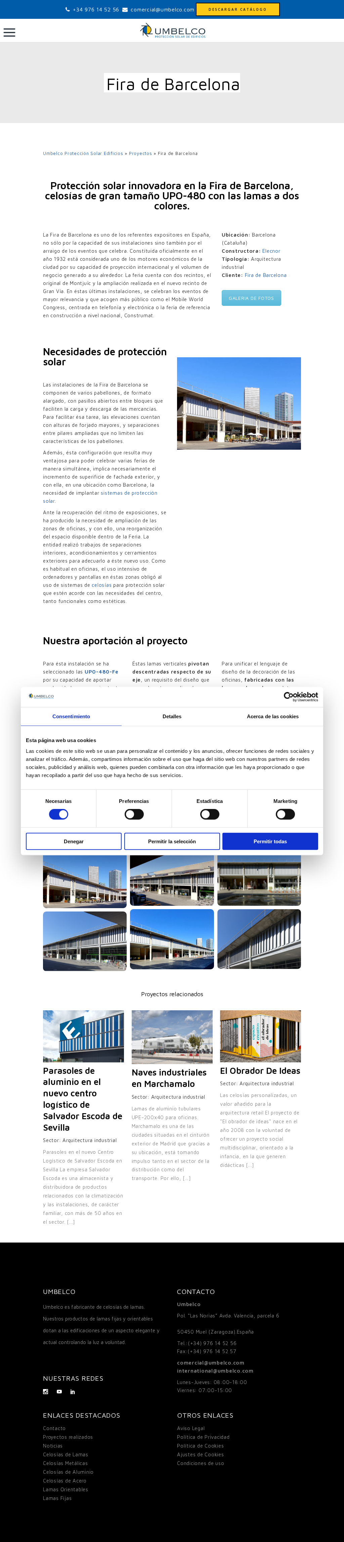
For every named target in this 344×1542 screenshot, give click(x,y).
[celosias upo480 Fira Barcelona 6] (85, 941)
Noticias (53, 1446)
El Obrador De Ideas (260, 1070)
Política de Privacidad (203, 1437)
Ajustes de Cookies (200, 1454)
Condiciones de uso (200, 1463)
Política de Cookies (200, 1446)
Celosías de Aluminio (68, 1472)
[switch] (134, 814)
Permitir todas (270, 841)
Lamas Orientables (65, 1489)
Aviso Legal (191, 1428)
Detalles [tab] (172, 716)
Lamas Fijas (57, 1498)
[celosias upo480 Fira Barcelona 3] (259, 876)
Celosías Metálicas (65, 1463)
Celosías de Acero (65, 1481)
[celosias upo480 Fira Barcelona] (85, 877)
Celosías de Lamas (65, 1454)
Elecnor (271, 251)
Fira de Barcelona (266, 275)
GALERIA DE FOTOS (251, 298)
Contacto (54, 1428)
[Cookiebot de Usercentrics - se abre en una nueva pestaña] (288, 697)
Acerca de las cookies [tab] (273, 716)
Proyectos (140, 153)
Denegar (74, 841)
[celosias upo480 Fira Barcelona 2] (172, 876)
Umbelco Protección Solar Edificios (83, 153)
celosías (102, 585)
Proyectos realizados (68, 1437)
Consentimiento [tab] (71, 716)
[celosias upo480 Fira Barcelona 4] (172, 939)
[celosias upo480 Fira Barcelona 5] (259, 939)
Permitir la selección (172, 841)
